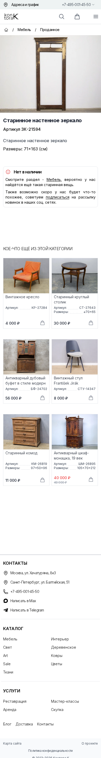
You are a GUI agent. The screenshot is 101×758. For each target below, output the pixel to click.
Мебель (54, 179)
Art (5, 655)
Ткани (8, 672)
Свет (7, 647)
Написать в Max (23, 601)
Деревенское (63, 647)
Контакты (45, 724)
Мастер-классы (65, 701)
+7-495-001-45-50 (76, 4)
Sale (7, 664)
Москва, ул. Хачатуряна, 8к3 (33, 573)
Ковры (56, 655)
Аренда (9, 709)
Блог (7, 724)
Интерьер (60, 639)
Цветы (56, 664)
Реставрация (14, 701)
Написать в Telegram (27, 610)
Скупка (57, 709)
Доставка (24, 724)
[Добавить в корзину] (42, 322)
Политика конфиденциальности (50, 751)
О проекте (90, 743)
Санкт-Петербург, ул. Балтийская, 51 (39, 582)
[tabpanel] (50, 74)
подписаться (57, 197)
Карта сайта (12, 743)
